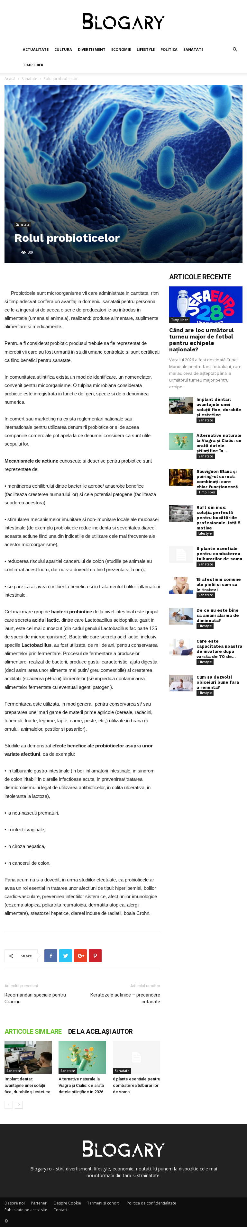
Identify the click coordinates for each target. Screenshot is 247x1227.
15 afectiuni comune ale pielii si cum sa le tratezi (219, 584)
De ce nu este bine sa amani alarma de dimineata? (218, 615)
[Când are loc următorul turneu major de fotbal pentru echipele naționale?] (205, 304)
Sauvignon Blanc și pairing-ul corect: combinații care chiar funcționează (217, 479)
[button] (234, 50)
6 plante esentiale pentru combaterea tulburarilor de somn (136, 1085)
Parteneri (39, 1203)
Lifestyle (146, 49)
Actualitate (36, 49)
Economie (121, 49)
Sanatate (193, 49)
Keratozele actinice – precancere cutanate (125, 998)
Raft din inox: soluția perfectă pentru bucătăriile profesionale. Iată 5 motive (219, 517)
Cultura (63, 49)
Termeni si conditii (104, 1203)
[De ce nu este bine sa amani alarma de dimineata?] (181, 616)
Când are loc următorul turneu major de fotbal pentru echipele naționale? (201, 340)
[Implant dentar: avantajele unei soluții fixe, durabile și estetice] (28, 1057)
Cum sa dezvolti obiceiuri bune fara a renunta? (218, 682)
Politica (169, 49)
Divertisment (91, 49)
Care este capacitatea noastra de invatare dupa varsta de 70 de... (219, 649)
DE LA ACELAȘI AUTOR (100, 1031)
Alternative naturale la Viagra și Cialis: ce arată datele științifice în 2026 (81, 1085)
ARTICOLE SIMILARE (33, 1031)
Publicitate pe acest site (26, 1210)
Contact (60, 1210)
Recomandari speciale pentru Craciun (35, 998)
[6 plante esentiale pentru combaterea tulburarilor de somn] (136, 1057)
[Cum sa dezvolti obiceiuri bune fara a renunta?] (181, 683)
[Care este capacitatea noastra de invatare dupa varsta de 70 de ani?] (181, 647)
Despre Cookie (67, 1203)
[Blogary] (123, 21)
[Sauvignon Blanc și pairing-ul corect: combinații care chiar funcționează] (181, 477)
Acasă (10, 78)
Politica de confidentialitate (151, 1203)
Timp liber (33, 64)
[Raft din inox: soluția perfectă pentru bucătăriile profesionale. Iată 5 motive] (181, 513)
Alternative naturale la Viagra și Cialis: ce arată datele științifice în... (219, 443)
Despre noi (15, 1203)
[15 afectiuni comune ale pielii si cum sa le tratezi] (181, 585)
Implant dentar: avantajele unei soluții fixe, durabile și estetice (27, 1085)
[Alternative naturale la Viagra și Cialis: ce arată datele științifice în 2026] (82, 1057)
